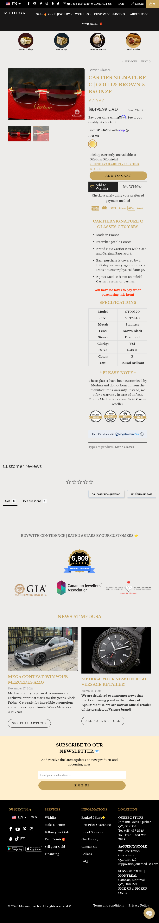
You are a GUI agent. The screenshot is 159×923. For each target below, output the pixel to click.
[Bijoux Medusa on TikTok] (58, 3)
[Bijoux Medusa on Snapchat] (52, 3)
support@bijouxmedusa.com (138, 864)
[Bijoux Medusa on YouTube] (34, 3)
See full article (29, 723)
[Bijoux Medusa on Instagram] (46, 3)
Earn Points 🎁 (55, 839)
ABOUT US (137, 14)
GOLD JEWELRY (59, 14)
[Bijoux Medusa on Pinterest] (40, 3)
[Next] (81, 94)
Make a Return (55, 825)
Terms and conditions (108, 905)
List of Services (92, 832)
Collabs (86, 854)
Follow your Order (58, 832)
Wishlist (50, 817)
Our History (89, 839)
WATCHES (82, 14)
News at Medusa (79, 616)
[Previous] (12, 94)
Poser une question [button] (108, 494)
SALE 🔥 (41, 14)
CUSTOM (100, 14)
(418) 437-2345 (134, 830)
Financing (52, 854)
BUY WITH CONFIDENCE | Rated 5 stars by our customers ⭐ (79, 536)
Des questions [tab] (32, 501)
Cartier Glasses (99, 70)
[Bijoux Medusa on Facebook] (28, 3)
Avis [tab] (7, 501)
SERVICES (118, 14)
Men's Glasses (124, 447)
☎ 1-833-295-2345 (78, 3)
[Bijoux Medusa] (14, 13)
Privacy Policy (139, 905)
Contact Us (89, 847)
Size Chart (136, 110)
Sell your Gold (55, 847)
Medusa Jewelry (30, 906)
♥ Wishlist (90, 23)
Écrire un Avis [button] (143, 494)
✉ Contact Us (101, 3)
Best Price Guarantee (96, 825)
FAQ (84, 861)
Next (145, 61)
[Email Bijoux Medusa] (64, 3)
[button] (149, 913)
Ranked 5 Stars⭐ (93, 817)
